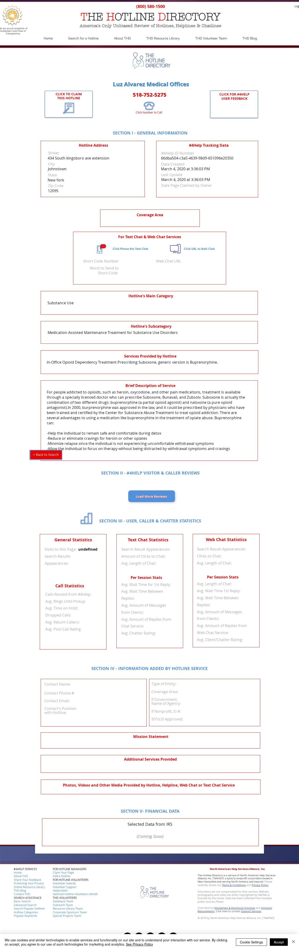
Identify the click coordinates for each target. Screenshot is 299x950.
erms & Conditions (234, 885)
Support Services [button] (251, 911)
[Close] (293, 942)
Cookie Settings (251, 942)
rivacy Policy (260, 885)
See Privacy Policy (139, 944)
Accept (279, 942)
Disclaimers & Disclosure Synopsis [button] (234, 908)
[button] (22, 894)
